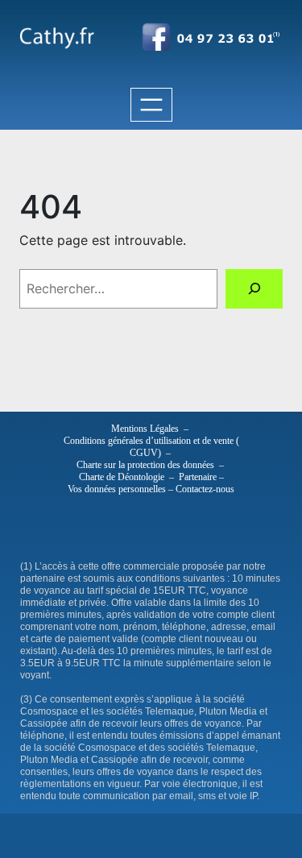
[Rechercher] (254, 289)
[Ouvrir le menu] (151, 105)
